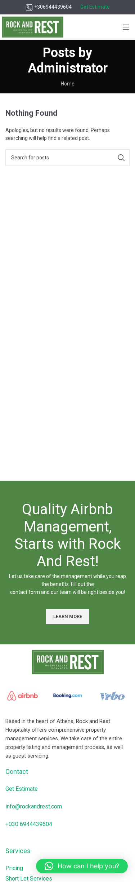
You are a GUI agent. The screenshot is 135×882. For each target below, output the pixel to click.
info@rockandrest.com (33, 806)
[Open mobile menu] (126, 27)
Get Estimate (21, 788)
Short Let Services (28, 878)
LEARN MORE (67, 616)
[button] (82, 866)
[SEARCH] (121, 157)
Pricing (14, 868)
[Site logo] (32, 27)
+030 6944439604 (28, 824)
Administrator (68, 68)
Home (68, 84)
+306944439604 (52, 7)
